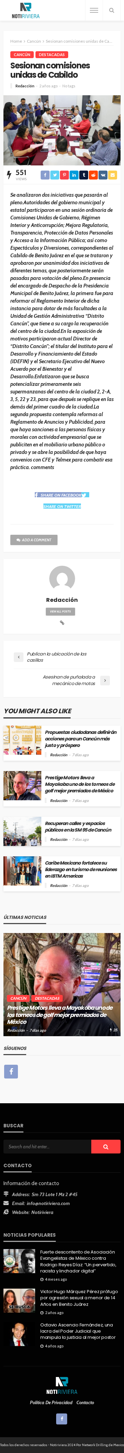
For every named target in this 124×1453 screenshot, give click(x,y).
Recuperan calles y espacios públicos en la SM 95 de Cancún (78, 826)
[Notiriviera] (25, 10)
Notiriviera (42, 1212)
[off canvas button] (94, 10)
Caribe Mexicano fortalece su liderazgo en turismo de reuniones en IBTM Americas (81, 869)
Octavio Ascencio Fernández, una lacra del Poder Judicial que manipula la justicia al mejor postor (78, 1331)
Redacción (25, 86)
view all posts (60, 611)
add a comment (36, 540)
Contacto (85, 1402)
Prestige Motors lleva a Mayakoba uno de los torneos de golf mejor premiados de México (79, 784)
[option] (62, 984)
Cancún (22, 54)
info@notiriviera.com (48, 1203)
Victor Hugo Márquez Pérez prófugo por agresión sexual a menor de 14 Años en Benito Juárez (79, 1298)
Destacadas (52, 54)
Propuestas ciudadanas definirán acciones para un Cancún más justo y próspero (80, 739)
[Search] (111, 10)
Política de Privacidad (51, 1402)
